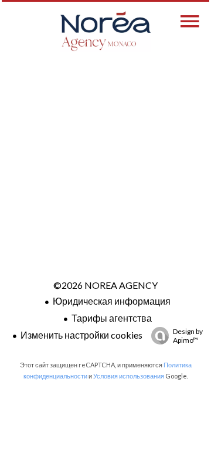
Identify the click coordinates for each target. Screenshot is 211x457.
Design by (188, 336)
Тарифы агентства (112, 317)
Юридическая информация (112, 300)
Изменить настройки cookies (81, 334)
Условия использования (128, 376)
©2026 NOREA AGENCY (105, 285)
